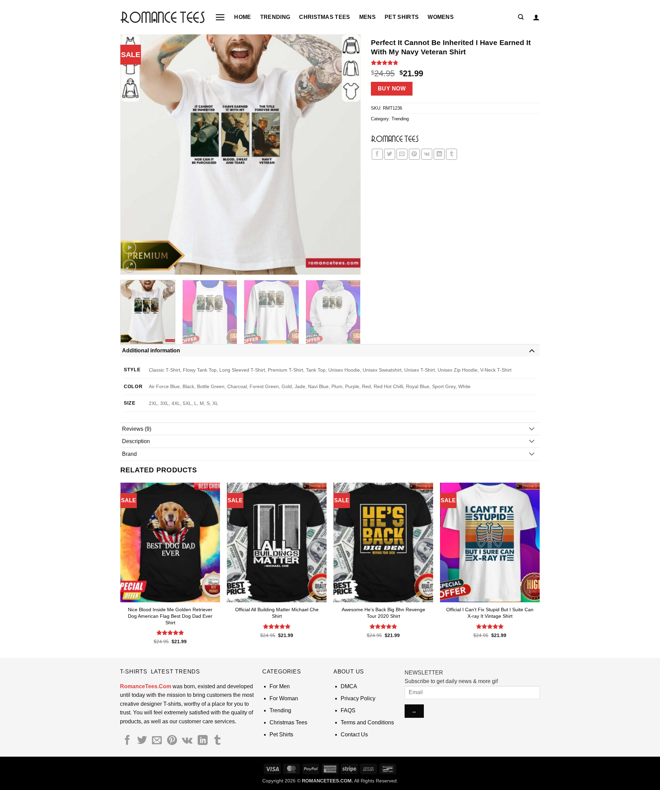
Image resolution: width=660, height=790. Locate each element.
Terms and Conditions (367, 722)
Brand (129, 454)
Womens (441, 17)
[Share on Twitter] (389, 154)
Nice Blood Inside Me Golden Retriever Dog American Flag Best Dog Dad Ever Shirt (170, 616)
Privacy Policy (358, 698)
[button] (220, 17)
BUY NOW (392, 88)
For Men (280, 686)
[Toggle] (532, 350)
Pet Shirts (402, 17)
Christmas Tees (324, 17)
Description (136, 441)
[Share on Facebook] (377, 154)
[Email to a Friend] (402, 154)
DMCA (349, 686)
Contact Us (354, 734)
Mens (367, 17)
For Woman (284, 698)
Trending (275, 17)
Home (242, 17)
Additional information (151, 350)
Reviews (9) (136, 429)
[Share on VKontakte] (426, 154)
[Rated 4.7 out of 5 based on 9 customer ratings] (455, 62)
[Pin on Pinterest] (414, 154)
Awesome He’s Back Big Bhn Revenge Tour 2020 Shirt (383, 613)
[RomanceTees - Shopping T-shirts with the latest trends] (162, 17)
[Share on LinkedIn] (439, 154)
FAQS (348, 710)
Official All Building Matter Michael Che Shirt (277, 613)
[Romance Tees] (394, 139)
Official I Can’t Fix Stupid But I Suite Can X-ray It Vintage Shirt (490, 613)
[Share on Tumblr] (451, 154)
